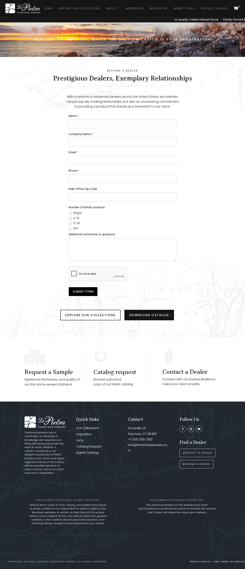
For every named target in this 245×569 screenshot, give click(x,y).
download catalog (149, 315)
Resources (158, 8)
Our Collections (87, 428)
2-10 (76, 218)
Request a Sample (48, 372)
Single (77, 213)
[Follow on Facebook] (183, 429)
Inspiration (135, 8)
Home (48, 8)
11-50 (76, 223)
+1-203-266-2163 (140, 439)
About (111, 8)
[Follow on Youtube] (199, 429)
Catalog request (114, 372)
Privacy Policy (200, 561)
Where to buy (184, 8)
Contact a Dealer (184, 371)
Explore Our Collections (79, 8)
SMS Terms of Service (229, 561)
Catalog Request (89, 446)
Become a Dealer (196, 464)
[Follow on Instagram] (191, 429)
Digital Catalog (214, 8)
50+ (75, 228)
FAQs (79, 440)
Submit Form (83, 291)
